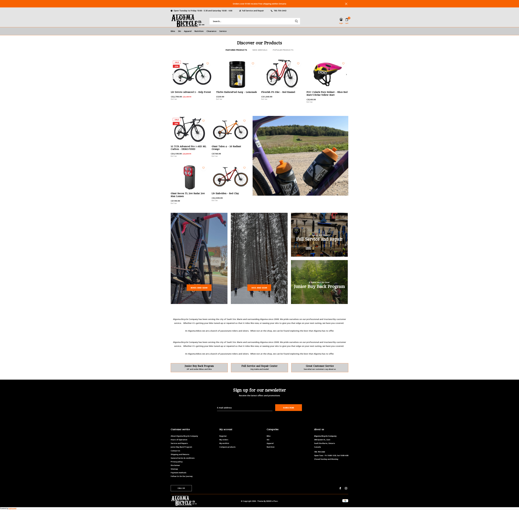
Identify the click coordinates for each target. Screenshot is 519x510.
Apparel (188, 31)
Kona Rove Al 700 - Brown (412, 225)
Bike (173, 31)
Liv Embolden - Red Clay (225, 193)
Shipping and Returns (180, 454)
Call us (181, 488)
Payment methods (178, 472)
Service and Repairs (179, 443)
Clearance (211, 31)
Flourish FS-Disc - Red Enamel (278, 92)
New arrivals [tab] (259, 50)
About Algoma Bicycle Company (184, 436)
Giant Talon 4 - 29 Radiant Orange (226, 148)
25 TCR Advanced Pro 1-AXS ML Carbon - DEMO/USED (188, 148)
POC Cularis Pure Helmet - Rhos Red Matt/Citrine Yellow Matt (327, 93)
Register (223, 436)
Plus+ (275, 501)
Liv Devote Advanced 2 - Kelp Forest (191, 92)
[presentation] (172, 74)
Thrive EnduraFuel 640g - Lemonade (236, 92)
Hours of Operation (179, 439)
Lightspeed (12, 508)
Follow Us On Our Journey (182, 476)
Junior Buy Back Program (181, 447)
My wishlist (224, 443)
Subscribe (288, 407)
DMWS (269, 501)
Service (223, 31)
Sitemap (174, 469)
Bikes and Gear (199, 287)
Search (296, 21)
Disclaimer (175, 465)
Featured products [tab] (236, 50)
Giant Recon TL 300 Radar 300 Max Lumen (188, 195)
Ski (179, 31)
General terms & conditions (183, 458)
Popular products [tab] (283, 50)
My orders (223, 439)
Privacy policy (177, 461)
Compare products (227, 447)
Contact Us (175, 450)
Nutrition (199, 31)
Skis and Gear (259, 287)
